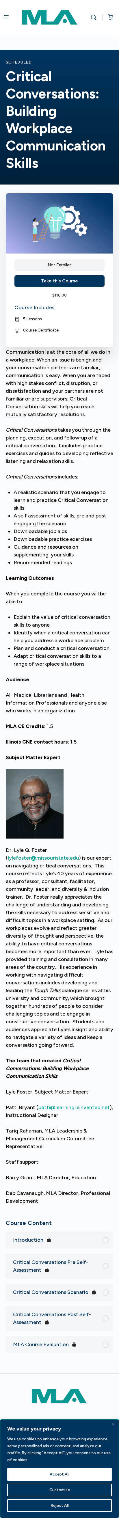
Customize (59, 1489)
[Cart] (111, 17)
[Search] (95, 17)
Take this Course (59, 281)
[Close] (112, 1424)
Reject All (60, 1505)
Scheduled (19, 62)
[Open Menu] (6, 16)
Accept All (59, 1474)
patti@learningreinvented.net (74, 1107)
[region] (59, 1468)
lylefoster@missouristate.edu (43, 858)
